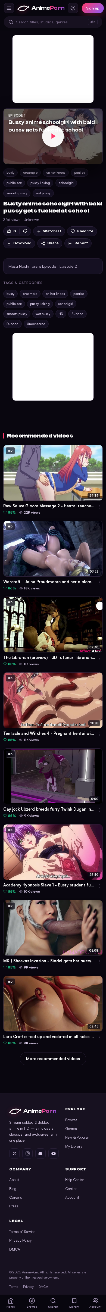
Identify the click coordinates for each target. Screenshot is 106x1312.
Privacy (28, 1286)
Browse (71, 1119)
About (14, 1179)
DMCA (14, 1249)
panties (79, 172)
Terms (13, 1286)
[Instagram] (27, 1153)
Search (53, 1306)
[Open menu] (9, 8)
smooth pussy (17, 193)
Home (11, 1306)
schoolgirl (66, 183)
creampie (30, 172)
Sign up (92, 8)
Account (72, 1197)
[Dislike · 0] (25, 231)
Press (13, 1206)
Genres (71, 1128)
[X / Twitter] (14, 1153)
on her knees (56, 172)
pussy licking (40, 183)
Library (74, 1306)
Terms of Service (22, 1231)
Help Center (74, 1179)
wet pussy (43, 193)
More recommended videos (53, 1058)
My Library (73, 1146)
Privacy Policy (20, 1240)
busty (10, 172)
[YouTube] (53, 1153)
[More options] (100, 507)
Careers (15, 1197)
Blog (12, 1188)
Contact (72, 1188)
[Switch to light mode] (73, 8)
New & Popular (77, 1137)
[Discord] (40, 1153)
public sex (14, 183)
